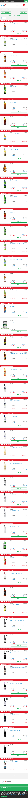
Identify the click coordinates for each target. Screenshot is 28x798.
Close (4, 796)
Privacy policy (22, 794)
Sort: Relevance (5, 12)
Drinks (5, 9)
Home (2, 9)
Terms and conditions (12, 794)
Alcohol (9, 9)
